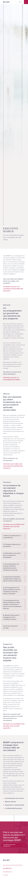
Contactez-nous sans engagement (9, 845)
